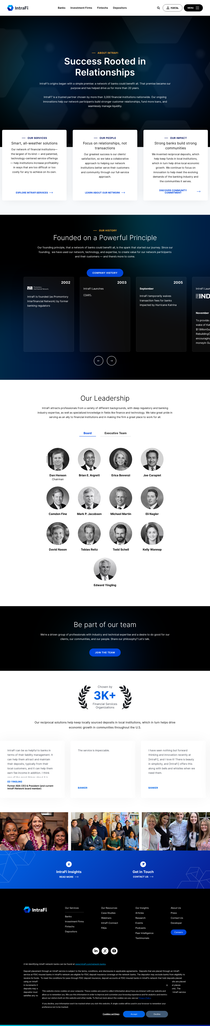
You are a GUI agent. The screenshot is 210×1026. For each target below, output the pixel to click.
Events (139, 923)
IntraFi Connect (109, 923)
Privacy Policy (145, 998)
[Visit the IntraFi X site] (105, 950)
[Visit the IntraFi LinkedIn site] (95, 950)
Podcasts (140, 928)
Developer (176, 923)
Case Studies (108, 913)
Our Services (72, 908)
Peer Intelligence (144, 933)
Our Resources (109, 908)
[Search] (158, 7)
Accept (134, 1014)
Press (174, 913)
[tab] (87, 433)
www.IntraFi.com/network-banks (90, 964)
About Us (176, 908)
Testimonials (142, 938)
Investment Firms (81, 7)
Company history (105, 272)
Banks (61, 7)
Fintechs (102, 7)
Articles (139, 913)
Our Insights (142, 908)
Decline (157, 1014)
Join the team (105, 652)
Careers (178, 932)
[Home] (18, 8)
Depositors (120, 7)
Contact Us (177, 918)
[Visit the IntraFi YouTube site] (114, 950)
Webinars (106, 918)
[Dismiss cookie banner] (167, 985)
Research (140, 918)
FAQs (104, 928)
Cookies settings (111, 1014)
